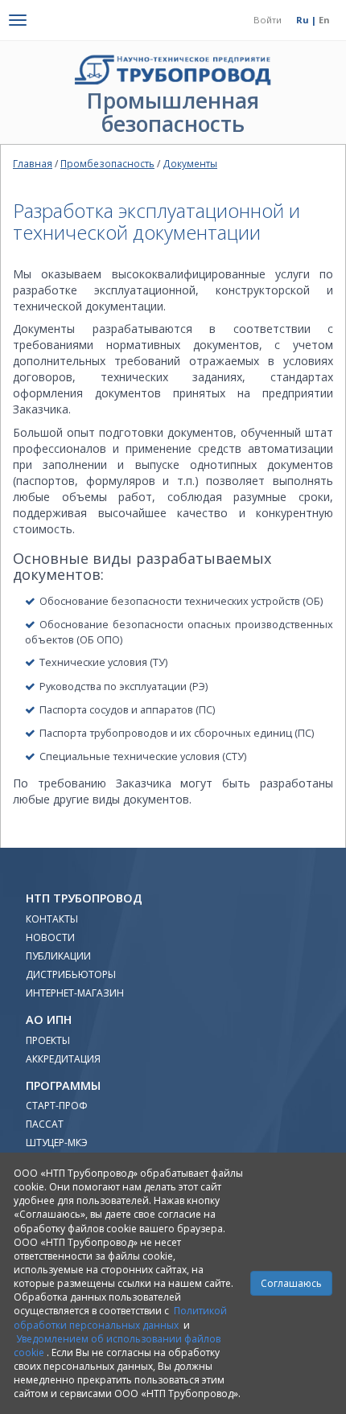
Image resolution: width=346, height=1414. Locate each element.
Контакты (52, 919)
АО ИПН (49, 1019)
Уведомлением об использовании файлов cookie (117, 1345)
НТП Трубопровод (84, 898)
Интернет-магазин (75, 993)
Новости (50, 937)
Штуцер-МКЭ (57, 1142)
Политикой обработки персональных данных (121, 1317)
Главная (32, 163)
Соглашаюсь (291, 1283)
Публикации (58, 956)
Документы (190, 163)
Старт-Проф (57, 1105)
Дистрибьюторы (71, 974)
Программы (63, 1085)
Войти (267, 20)
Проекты (48, 1040)
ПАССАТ (45, 1124)
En (324, 20)
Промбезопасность (107, 163)
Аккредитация (63, 1059)
